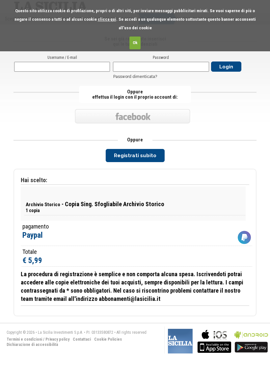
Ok (135, 42)
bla (214, 340)
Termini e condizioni (24, 339)
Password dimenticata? (135, 76)
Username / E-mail (62, 57)
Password (161, 57)
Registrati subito (135, 155)
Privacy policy (57, 339)
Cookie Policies (108, 339)
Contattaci (82, 339)
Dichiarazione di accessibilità (32, 344)
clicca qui (107, 19)
